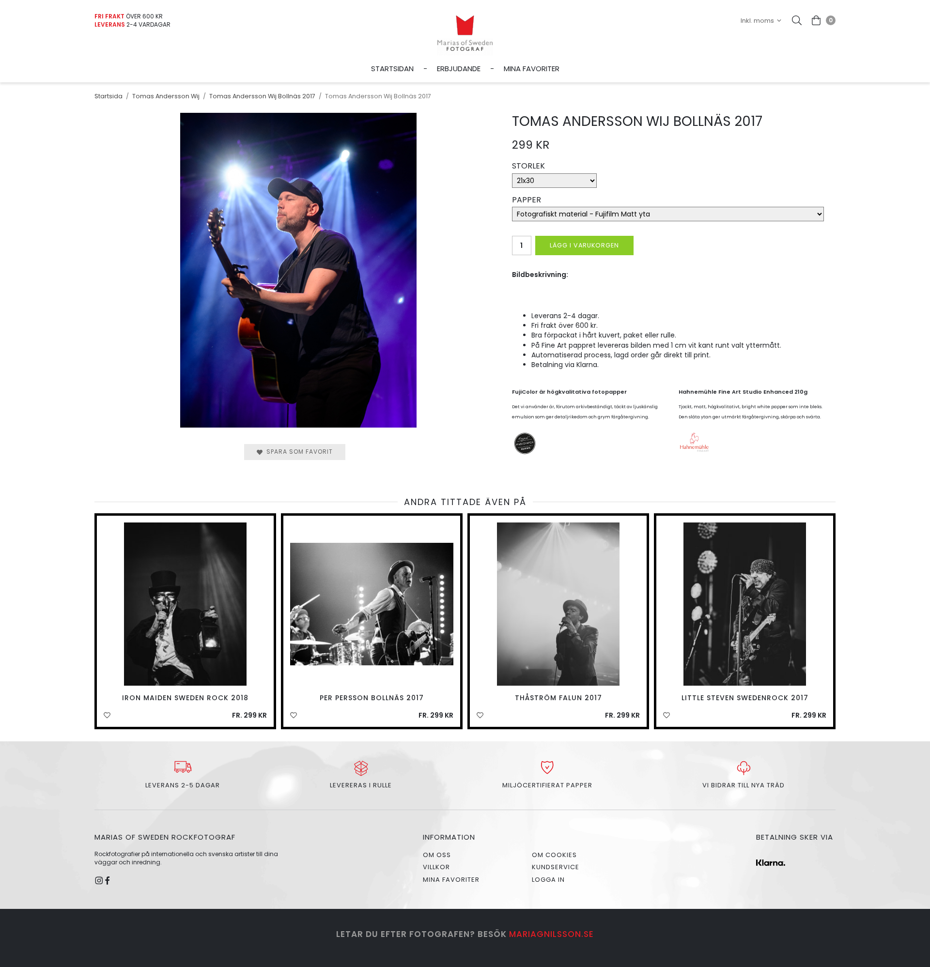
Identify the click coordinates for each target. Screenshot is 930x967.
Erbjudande (458, 68)
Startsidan (392, 68)
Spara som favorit (298, 451)
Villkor (436, 867)
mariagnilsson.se (551, 934)
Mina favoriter (531, 68)
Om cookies (554, 855)
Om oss (437, 855)
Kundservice (555, 867)
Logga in (548, 879)
